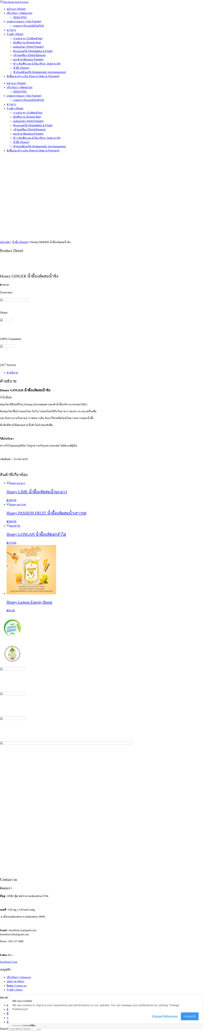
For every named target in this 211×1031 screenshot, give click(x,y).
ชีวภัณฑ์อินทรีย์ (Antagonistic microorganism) (39, 72)
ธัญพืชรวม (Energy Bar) (27, 42)
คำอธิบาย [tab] (12, 372)
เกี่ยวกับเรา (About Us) (19, 13)
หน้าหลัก (5, 242)
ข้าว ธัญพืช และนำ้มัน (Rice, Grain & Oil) (36, 63)
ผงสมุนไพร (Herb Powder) (28, 46)
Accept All (189, 1016)
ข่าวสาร (11, 30)
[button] (105, 232)
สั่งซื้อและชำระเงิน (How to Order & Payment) (33, 76)
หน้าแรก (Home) (16, 9)
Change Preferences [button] (165, 1016)
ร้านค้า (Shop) (15, 34)
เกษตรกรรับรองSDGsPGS (28, 25)
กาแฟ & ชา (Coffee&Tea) (27, 38)
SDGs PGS (20, 17)
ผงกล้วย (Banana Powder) (28, 59)
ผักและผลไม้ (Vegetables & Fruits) (33, 51)
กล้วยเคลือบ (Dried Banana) (29, 55)
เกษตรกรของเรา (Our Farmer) (24, 21)
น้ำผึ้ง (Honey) (21, 68)
